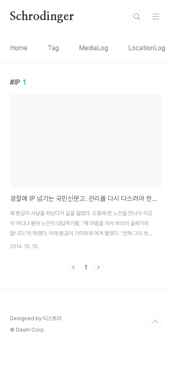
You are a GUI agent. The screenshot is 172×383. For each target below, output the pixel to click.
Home (19, 48)
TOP (155, 322)
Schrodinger (42, 17)
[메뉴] (155, 16)
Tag (53, 48)
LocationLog (146, 48)
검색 (137, 16)
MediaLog (93, 48)
